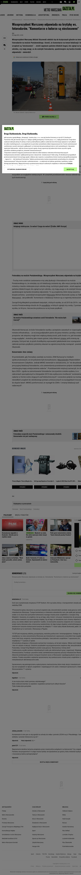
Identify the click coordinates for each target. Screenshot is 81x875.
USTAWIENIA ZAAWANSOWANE (17, 169)
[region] (40, 149)
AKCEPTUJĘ (70, 169)
